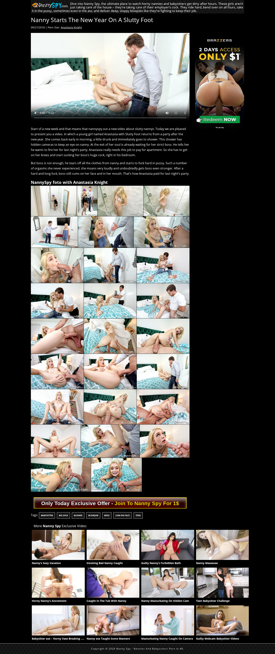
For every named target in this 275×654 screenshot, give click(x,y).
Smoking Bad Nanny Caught (105, 563)
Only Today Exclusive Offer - (110, 503)
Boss (106, 515)
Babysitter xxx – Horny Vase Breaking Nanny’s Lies (64, 638)
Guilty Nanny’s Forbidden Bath (161, 563)
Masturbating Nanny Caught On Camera (167, 638)
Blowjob (93, 515)
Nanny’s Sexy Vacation (46, 563)
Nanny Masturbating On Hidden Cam (165, 601)
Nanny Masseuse (207, 563)
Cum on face (122, 515)
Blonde (78, 515)
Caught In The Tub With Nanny (106, 601)
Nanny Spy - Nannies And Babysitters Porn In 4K (149, 648)
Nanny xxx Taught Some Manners (108, 638)
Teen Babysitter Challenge (213, 601)
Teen (138, 515)
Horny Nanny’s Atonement (49, 601)
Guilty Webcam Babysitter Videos (217, 638)
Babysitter (47, 515)
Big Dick (63, 515)
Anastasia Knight (71, 27)
